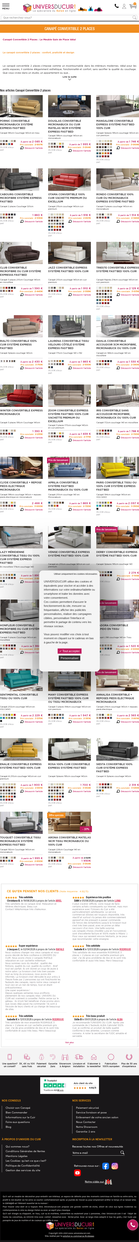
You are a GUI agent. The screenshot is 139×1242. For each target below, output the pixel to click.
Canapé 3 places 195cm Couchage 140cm (20, 422)
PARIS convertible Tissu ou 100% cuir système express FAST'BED (116, 486)
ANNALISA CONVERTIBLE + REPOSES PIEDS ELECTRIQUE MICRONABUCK (115, 698)
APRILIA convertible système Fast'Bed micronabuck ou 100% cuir (68, 486)
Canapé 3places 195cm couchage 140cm (67, 776)
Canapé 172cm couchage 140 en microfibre (117, 422)
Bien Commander (16, 1112)
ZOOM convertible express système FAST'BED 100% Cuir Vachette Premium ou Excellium (68, 416)
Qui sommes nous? (17, 1146)
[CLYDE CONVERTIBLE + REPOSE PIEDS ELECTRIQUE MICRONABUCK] (21, 467)
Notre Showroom (86, 1127)
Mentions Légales (17, 1156)
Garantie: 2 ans (85, 1131)
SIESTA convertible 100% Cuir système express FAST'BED (114, 768)
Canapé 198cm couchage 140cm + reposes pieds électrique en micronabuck (20, 495)
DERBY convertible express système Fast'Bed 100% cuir (116, 554)
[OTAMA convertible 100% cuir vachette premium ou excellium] (69, 179)
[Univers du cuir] (63, 8)
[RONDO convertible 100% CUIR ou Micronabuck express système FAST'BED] (117, 179)
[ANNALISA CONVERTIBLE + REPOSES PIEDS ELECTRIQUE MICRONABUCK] (117, 679)
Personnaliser (70, 658)
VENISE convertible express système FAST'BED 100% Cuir (69, 554)
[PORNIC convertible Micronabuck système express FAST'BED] (21, 106)
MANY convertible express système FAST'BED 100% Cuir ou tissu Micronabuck (68, 698)
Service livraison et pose (91, 1112)
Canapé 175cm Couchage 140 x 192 (65, 353)
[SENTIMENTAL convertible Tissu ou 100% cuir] (21, 679)
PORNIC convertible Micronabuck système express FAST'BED (16, 124)
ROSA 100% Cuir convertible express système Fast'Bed (69, 766)
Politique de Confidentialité (23, 1165)
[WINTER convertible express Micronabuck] (21, 395)
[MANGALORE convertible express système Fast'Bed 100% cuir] (117, 106)
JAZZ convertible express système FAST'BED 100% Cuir (68, 269)
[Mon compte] (124, 6)
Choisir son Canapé (18, 1107)
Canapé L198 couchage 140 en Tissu (113, 637)
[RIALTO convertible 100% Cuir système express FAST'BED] (21, 326)
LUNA (118, 900)
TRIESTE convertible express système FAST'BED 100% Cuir (117, 269)
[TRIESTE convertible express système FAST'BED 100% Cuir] (117, 252)
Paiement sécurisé (87, 1107)
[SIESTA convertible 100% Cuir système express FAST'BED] (117, 749)
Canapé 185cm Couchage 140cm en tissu (19, 133)
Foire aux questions (18, 1122)
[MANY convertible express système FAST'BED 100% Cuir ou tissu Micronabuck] (69, 679)
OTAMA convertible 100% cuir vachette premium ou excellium (67, 198)
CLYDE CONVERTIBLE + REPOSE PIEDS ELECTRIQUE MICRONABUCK (21, 486)
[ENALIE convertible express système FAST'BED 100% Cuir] (21, 749)
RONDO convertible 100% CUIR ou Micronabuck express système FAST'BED (115, 198)
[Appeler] (132, 1224)
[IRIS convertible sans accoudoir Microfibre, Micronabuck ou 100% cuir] (117, 395)
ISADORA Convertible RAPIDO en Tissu (112, 627)
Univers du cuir (10, 23)
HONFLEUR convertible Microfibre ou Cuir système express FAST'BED (20, 629)
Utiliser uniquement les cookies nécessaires (75, 574)
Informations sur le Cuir (20, 1117)
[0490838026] (116, 6)
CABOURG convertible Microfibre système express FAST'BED (21, 198)
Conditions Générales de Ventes (25, 1151)
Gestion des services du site (23, 1170)
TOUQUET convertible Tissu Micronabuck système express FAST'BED (20, 841)
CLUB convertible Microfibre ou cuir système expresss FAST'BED (20, 271)
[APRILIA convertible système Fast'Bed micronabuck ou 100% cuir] (69, 467)
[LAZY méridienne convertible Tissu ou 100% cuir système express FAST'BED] (21, 537)
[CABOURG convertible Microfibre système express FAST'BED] (21, 179)
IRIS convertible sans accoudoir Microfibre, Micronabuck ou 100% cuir (116, 414)
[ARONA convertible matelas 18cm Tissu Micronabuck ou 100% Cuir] (69, 822)
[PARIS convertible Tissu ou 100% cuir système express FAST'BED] (117, 467)
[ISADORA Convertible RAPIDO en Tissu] (117, 610)
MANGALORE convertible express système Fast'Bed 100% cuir (115, 124)
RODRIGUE (125, 949)
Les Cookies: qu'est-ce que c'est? (26, 1160)
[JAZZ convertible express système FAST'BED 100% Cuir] (69, 252)
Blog (8, 1127)
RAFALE (60, 949)
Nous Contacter (86, 1122)
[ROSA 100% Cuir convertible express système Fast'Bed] (69, 749)
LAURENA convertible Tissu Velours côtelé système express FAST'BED (68, 344)
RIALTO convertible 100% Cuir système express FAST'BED (18, 344)
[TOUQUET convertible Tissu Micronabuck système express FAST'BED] (21, 822)
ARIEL (59, 900)
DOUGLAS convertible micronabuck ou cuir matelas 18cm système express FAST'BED (64, 126)
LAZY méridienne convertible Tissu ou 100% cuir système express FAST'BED (20, 557)
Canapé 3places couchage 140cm (16, 353)
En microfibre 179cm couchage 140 (17, 567)
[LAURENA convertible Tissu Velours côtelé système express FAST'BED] (69, 326)
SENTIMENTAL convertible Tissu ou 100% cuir (19, 696)
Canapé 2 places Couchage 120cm (16, 206)
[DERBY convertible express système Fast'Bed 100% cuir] (117, 537)
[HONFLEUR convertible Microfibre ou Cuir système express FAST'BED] (21, 610)
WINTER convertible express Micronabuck (21, 412)
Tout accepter (71, 651)
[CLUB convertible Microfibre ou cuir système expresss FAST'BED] (21, 252)
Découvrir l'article (34, 148)
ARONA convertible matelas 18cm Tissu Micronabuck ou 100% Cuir (69, 841)
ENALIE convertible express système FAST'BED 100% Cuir (21, 766)
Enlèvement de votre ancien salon (97, 1117)
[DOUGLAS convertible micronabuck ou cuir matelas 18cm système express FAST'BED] (69, 106)
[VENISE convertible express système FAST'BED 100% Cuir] (69, 537)
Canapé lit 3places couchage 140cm (113, 776)
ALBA (120, 1019)
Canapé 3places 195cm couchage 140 (114, 564)
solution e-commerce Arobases (78, 1235)
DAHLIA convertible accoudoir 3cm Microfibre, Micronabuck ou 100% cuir (116, 344)
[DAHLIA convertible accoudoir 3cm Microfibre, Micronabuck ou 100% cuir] (117, 326)
